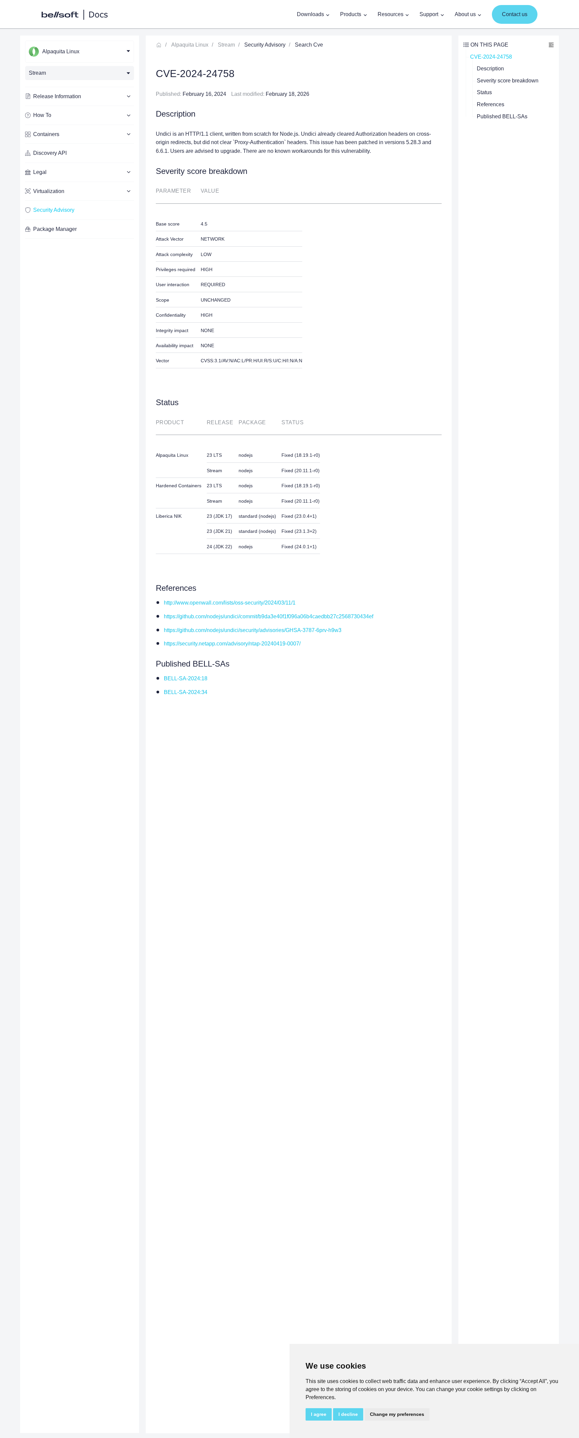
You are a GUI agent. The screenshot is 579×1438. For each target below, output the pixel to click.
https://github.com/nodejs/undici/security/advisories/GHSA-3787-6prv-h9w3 (252, 630)
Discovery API (50, 153)
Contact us (514, 14)
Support (429, 14)
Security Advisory (53, 210)
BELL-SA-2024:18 (185, 678)
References (490, 104)
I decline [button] (348, 1414)
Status (484, 92)
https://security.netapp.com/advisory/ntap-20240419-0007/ (232, 643)
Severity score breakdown (507, 80)
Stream (226, 45)
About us (465, 14)
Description (490, 68)
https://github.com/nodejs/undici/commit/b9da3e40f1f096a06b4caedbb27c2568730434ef (268, 616)
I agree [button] (318, 1414)
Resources (390, 14)
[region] (79, 734)
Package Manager (55, 229)
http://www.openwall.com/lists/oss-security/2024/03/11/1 (230, 603)
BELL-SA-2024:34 (185, 692)
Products (350, 14)
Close (551, 44)
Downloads (310, 14)
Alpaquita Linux (189, 45)
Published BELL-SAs (502, 116)
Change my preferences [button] (397, 1414)
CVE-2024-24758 (491, 57)
